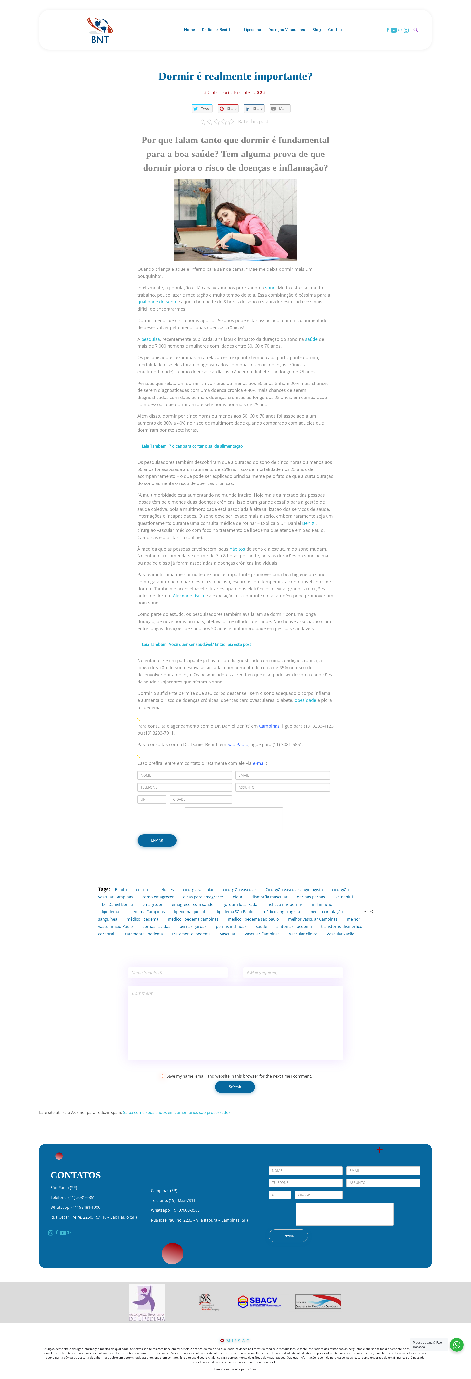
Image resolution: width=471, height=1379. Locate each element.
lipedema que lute (191, 911)
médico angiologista (281, 911)
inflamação (322, 904)
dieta (237, 897)
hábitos (237, 549)
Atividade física (188, 595)
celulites (166, 889)
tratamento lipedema (143, 934)
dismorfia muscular (269, 897)
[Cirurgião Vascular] (100, 29)
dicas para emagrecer (203, 897)
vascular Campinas (262, 934)
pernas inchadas (231, 926)
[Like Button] (365, 911)
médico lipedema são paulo (253, 919)
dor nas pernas (311, 897)
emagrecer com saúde (192, 904)
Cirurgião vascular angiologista (294, 889)
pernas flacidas (156, 926)
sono (270, 288)
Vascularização (340, 934)
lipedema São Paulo (235, 911)
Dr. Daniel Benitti (117, 904)
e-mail (259, 763)
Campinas (269, 726)
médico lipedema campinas (193, 919)
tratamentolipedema (191, 934)
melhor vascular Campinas (313, 919)
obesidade (305, 700)
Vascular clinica (303, 934)
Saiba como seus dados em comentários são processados (177, 1112)
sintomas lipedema (294, 926)
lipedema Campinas (146, 911)
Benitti (309, 523)
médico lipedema (142, 919)
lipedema (110, 911)
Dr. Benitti (343, 897)
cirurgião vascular (239, 889)
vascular (228, 934)
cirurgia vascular (198, 889)
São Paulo (238, 744)
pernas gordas (193, 926)
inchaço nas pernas (285, 904)
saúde (311, 339)
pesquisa (150, 339)
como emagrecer (158, 897)
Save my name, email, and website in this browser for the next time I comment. (239, 1076)
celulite (142, 889)
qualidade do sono (156, 302)
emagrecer (153, 904)
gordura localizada (240, 904)
